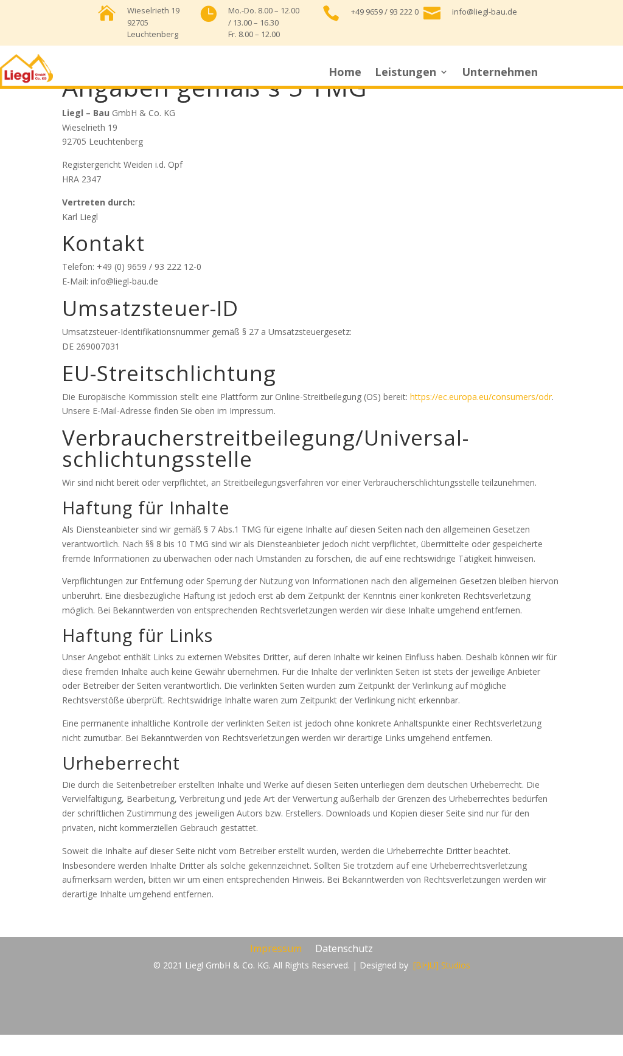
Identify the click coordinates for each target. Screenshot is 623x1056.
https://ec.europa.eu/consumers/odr (481, 396)
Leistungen (405, 73)
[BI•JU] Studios (441, 965)
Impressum (276, 949)
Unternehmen (500, 73)
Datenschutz (344, 949)
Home (345, 73)
